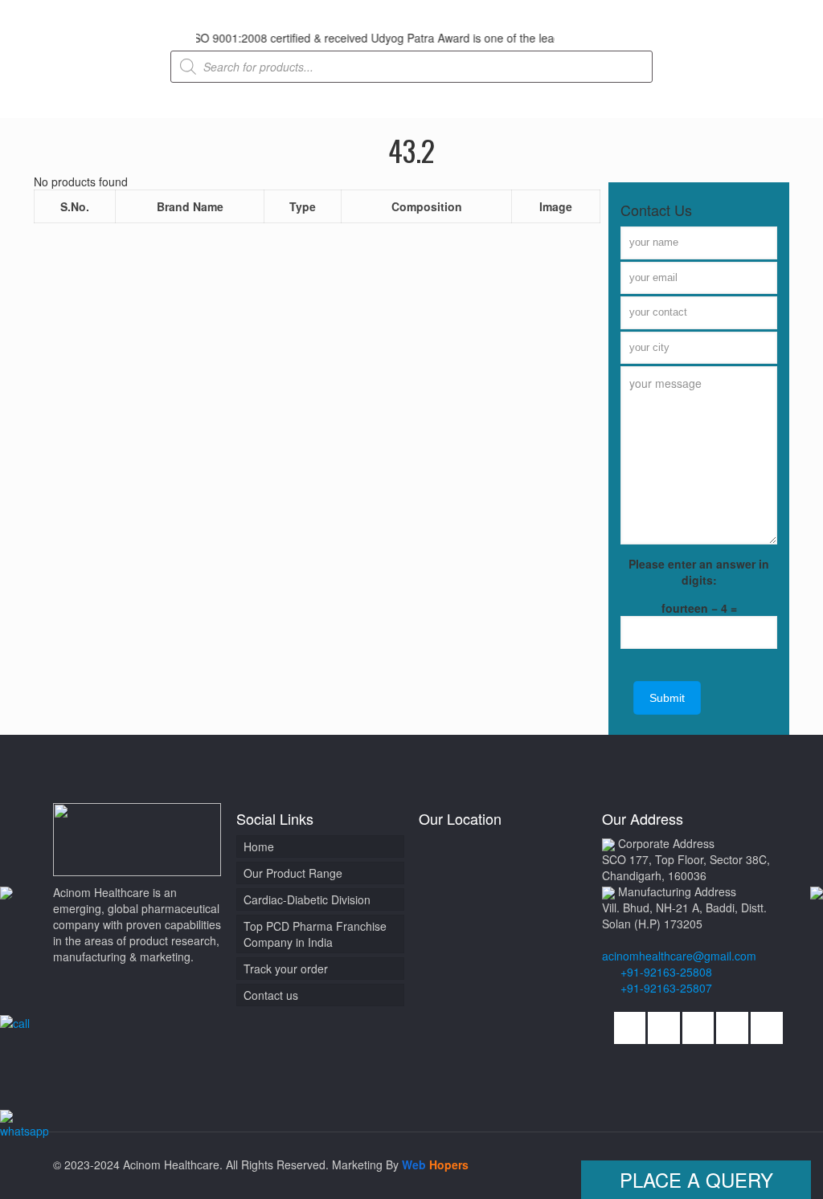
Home (259, 846)
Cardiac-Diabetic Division (307, 899)
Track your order (286, 968)
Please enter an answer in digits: (699, 572)
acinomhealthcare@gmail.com (679, 956)
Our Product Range (293, 873)
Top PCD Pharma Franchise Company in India (315, 934)
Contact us (271, 995)
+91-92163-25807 (666, 988)
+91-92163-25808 (664, 972)
